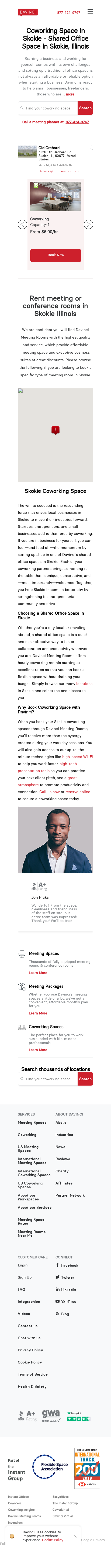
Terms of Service (33, 1374)
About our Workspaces (28, 1197)
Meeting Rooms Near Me (32, 1234)
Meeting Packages (46, 986)
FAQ (21, 1289)
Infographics (29, 1302)
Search (85, 107)
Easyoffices (61, 1497)
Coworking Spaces (46, 1026)
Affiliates (64, 1183)
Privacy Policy (30, 1350)
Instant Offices (18, 1497)
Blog (65, 1314)
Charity (62, 1171)
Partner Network (70, 1195)
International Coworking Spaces (34, 1173)
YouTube (68, 1302)
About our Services (34, 1208)
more (70, 94)
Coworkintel (61, 1509)
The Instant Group (65, 1503)
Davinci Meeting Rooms (24, 1516)
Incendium (15, 1522)
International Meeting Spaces (32, 1161)
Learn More (38, 973)
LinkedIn (68, 1289)
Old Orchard (49, 148)
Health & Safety (32, 1387)
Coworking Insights (21, 1509)
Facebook (69, 1265)
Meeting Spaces (44, 953)
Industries (64, 1135)
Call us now (49, 791)
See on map (69, 171)
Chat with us (29, 1338)
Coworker (14, 1503)
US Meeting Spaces (28, 1149)
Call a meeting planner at (55, 122)
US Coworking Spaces (30, 1185)
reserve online (77, 791)
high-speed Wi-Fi (77, 756)
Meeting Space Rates (31, 1222)
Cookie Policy (30, 1362)
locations (84, 683)
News (60, 1147)
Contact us (27, 1326)
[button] (55, 430)
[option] (55, 224)
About (61, 1123)
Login (22, 1265)
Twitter (67, 1277)
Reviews (63, 1159)
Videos (24, 1314)
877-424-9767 (68, 13)
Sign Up (25, 1277)
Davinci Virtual (63, 1516)
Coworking (27, 1135)
